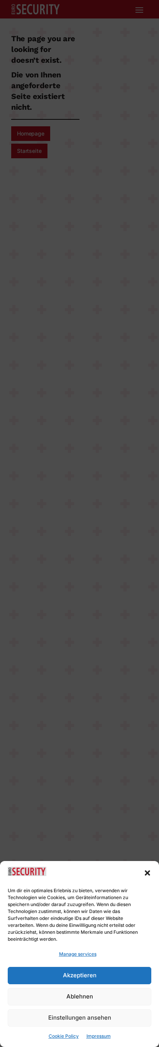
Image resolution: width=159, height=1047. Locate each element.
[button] (147, 873)
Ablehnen (79, 996)
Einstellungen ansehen (79, 1017)
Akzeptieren (79, 975)
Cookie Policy (64, 1036)
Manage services (77, 954)
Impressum (98, 1036)
